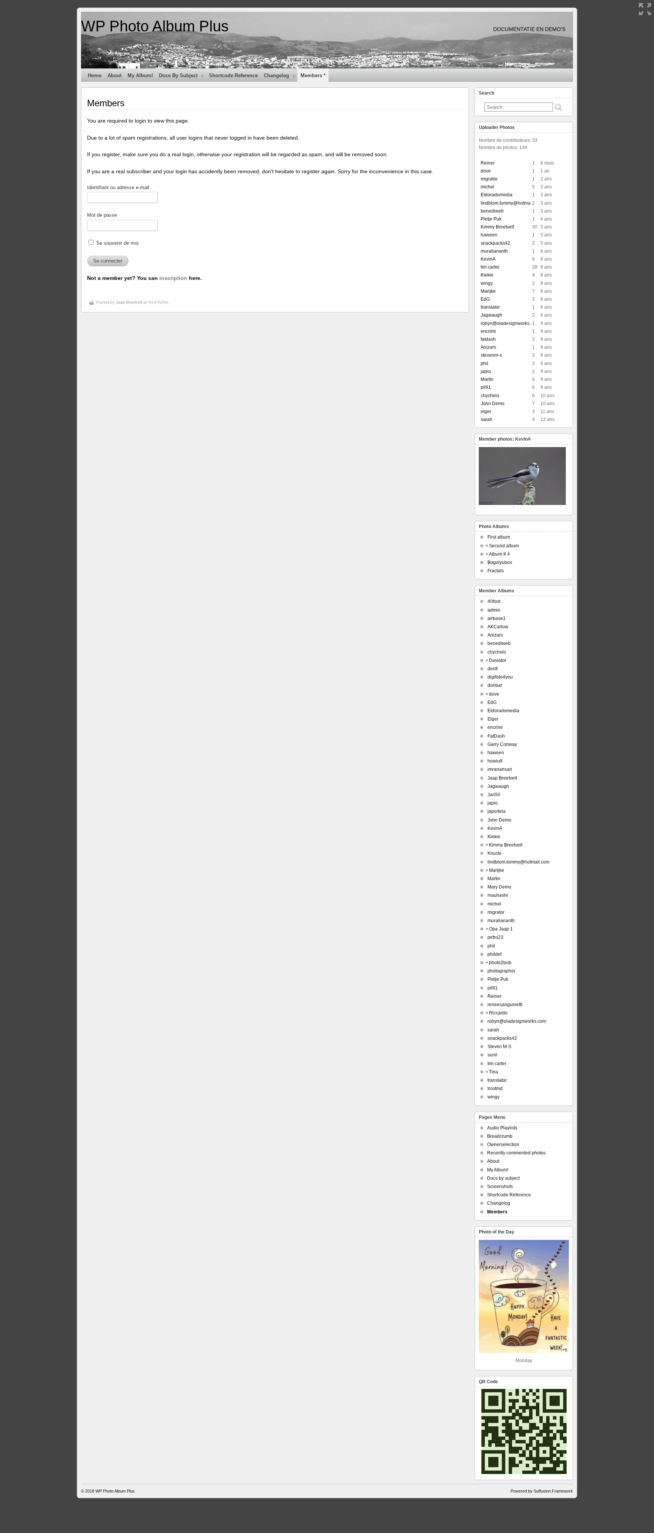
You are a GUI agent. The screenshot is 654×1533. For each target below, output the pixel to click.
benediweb (492, 211)
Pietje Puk (491, 219)
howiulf (494, 761)
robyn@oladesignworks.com (510, 323)
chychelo (490, 395)
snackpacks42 (495, 243)
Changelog (276, 75)
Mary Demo (499, 887)
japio (486, 371)
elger (486, 411)
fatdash (488, 339)
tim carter (490, 267)
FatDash (496, 736)
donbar (494, 685)
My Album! (140, 75)
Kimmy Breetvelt (497, 227)
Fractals (495, 570)
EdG (485, 299)
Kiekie (487, 275)
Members (497, 1212)
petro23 (495, 937)
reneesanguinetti (504, 1004)
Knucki (494, 853)
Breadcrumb (499, 1136)
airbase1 (496, 618)
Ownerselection (503, 1144)
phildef (494, 954)
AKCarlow (497, 626)
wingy (487, 283)
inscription (173, 278)
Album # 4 (499, 554)
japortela (496, 811)
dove (486, 171)
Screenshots (500, 1186)
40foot (493, 601)
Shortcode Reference (233, 75)
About (114, 75)
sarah (486, 419)
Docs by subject (178, 75)
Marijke (488, 291)
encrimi (488, 331)
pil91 (486, 387)
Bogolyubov (499, 562)
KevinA (488, 259)
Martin (487, 379)
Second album (504, 545)
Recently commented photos (516, 1153)
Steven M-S (499, 1046)
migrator (489, 179)
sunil (492, 1055)
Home (94, 75)
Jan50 (493, 794)
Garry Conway (502, 744)
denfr (492, 668)
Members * (313, 75)
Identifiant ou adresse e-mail (118, 187)
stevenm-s (491, 355)
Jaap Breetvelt (129, 302)
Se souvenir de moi (117, 243)
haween (489, 235)
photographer (501, 971)
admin (493, 610)
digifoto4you (500, 677)
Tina (493, 1072)
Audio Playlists (502, 1128)
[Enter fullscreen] (645, 9)
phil (484, 363)
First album (498, 537)
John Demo (493, 403)
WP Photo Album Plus (155, 26)
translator (490, 307)
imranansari (499, 769)
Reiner (488, 163)
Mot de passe (102, 215)
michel (487, 186)
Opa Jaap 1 (501, 929)
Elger (492, 719)
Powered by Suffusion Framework (542, 1491)
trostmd (495, 1088)
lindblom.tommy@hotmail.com (512, 203)
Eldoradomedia (496, 194)
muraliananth (494, 251)
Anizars (488, 347)
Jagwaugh (491, 315)
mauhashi (497, 895)
